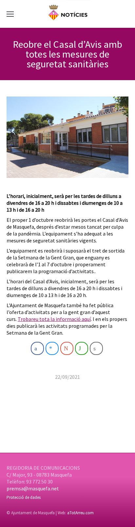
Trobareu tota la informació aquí (54, 319)
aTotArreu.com (80, 513)
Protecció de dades (24, 497)
